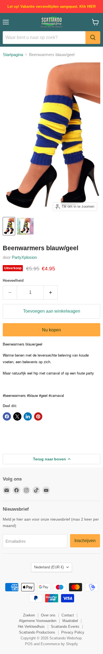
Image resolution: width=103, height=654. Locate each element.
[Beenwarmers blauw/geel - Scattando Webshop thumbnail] (9, 226)
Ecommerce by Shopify (59, 644)
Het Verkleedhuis (31, 626)
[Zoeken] (92, 37)
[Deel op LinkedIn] (28, 416)
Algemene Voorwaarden (37, 621)
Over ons (48, 615)
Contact (68, 615)
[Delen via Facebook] (7, 416)
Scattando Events (65, 626)
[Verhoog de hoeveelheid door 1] (51, 292)
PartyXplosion (24, 257)
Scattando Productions (37, 632)
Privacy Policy (72, 632)
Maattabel (70, 621)
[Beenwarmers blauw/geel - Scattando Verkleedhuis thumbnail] (25, 226)
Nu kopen (51, 330)
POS (29, 644)
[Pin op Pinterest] (38, 416)
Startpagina (13, 54)
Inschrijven (85, 540)
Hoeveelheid (13, 280)
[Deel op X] (17, 416)
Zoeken (29, 615)
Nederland (49, 567)
